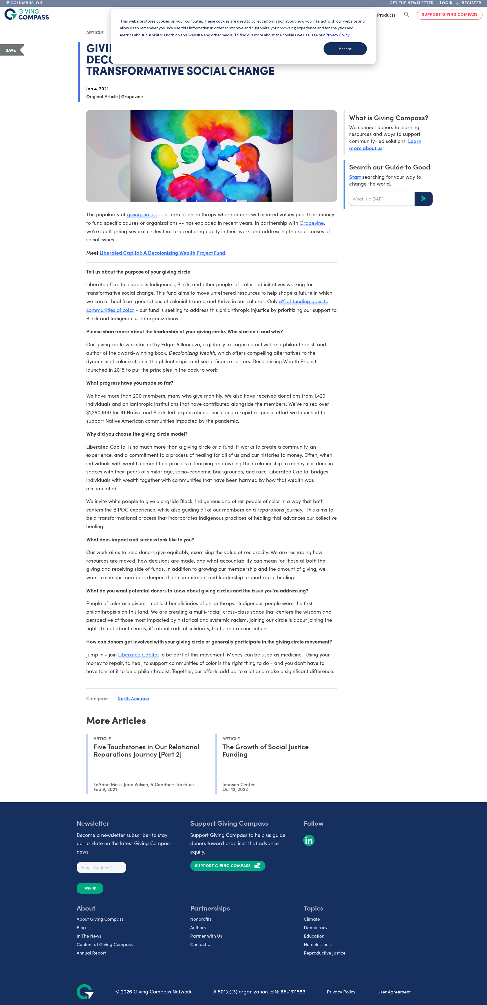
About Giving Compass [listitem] (100, 919)
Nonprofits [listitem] (200, 919)
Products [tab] (386, 15)
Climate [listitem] (312, 919)
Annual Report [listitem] (91, 953)
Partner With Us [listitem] (206, 936)
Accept (345, 48)
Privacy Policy (341, 992)
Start (354, 176)
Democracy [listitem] (315, 927)
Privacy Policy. (338, 34)
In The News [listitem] (89, 936)
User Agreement (394, 992)
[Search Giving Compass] (406, 14)
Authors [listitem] (198, 927)
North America (133, 698)
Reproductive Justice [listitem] (325, 953)
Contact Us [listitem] (201, 944)
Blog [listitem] (81, 927)
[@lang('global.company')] (27, 14)
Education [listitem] (314, 936)
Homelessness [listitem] (318, 944)
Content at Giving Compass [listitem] (105, 944)
